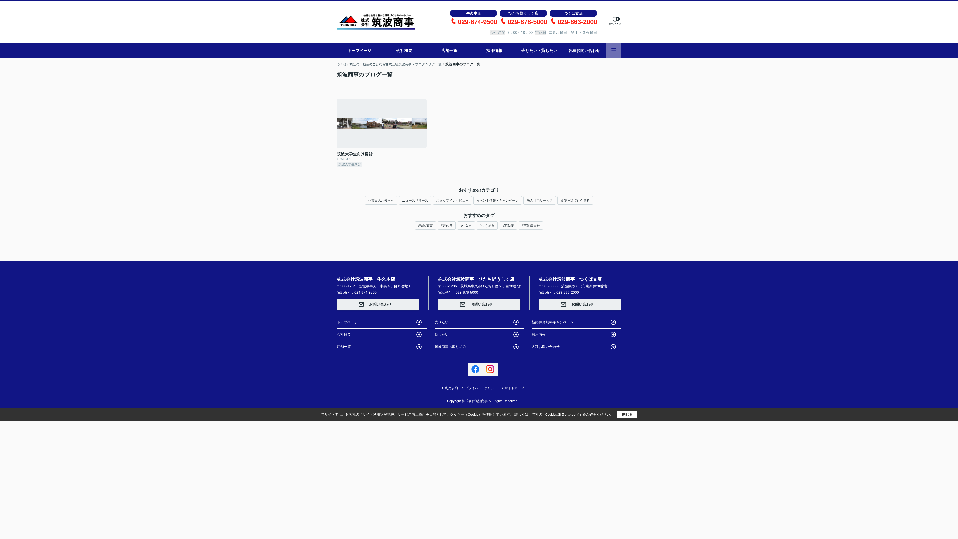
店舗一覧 (449, 50)
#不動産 (508, 226)
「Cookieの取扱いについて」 (562, 414)
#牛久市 (466, 226)
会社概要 (404, 50)
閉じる (627, 414)
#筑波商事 (425, 226)
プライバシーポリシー (481, 388)
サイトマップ (514, 388)
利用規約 (451, 388)
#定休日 (446, 226)
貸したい (442, 334)
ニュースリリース (415, 200)
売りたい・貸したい (539, 50)
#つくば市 (487, 226)
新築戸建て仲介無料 (575, 200)
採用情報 (494, 50)
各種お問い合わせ (584, 50)
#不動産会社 (531, 226)
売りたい (442, 322)
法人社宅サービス (540, 200)
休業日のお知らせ (381, 200)
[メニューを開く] (614, 50)
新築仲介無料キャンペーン (553, 322)
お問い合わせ (380, 304)
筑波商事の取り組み (450, 347)
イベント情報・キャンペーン (498, 200)
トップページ (359, 50)
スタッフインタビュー (452, 200)
